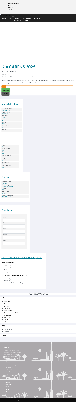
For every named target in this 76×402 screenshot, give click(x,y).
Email (5, 240)
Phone (5, 234)
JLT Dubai (6, 306)
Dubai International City (11, 313)
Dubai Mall (7, 301)
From (5, 217)
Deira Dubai (7, 315)
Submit (5, 246)
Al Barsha (7, 322)
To (4, 222)
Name (5, 228)
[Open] (13, 16)
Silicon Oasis (7, 308)
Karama (6, 319)
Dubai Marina (8, 304)
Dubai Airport (8, 310)
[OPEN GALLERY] (38, 30)
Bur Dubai (7, 317)
